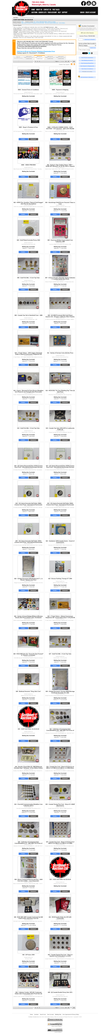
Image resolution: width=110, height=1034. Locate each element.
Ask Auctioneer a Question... (87, 77)
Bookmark (33, 101)
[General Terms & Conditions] (28, 77)
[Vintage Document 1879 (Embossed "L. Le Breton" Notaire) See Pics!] (28, 566)
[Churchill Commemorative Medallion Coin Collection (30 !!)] (28, 792)
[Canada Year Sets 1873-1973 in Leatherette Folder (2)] (60, 416)
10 (65, 61)
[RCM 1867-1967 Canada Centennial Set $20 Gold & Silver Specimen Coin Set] (28, 904)
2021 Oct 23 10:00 (50, 57)
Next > (57, 61)
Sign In (82, 12)
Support (64, 12)
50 (71, 61)
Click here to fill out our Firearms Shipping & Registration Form (36, 51)
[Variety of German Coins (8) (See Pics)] (60, 340)
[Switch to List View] (74, 64)
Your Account (52, 12)
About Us (39, 9)
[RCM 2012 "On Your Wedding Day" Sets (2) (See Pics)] (60, 378)
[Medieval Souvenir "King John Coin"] (28, 679)
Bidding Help (58, 1014)
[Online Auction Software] (55, 1025)
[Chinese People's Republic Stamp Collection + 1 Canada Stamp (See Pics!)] (60, 265)
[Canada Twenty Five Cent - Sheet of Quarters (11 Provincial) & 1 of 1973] (60, 942)
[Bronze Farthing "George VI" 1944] (60, 566)
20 (68, 61)
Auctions (34, 12)
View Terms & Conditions (87, 68)
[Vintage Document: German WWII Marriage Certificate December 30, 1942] (60, 679)
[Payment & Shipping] (60, 77)
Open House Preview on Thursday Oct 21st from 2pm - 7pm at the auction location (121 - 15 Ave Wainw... (43, 22)
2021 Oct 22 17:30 (39, 57)
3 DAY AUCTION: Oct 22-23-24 (27, 17)
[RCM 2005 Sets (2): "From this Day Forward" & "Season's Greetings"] (28, 641)
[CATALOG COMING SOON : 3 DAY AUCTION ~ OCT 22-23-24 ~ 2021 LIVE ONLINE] (60, 115)
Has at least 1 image (84, 49)
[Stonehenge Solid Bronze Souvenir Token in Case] (60, 190)
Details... (23, 101)
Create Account (90, 12)
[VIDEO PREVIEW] (28, 152)
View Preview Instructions (87, 57)
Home (33, 9)
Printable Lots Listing (87, 71)
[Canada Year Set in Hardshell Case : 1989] (28, 303)
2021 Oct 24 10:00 (61, 57)
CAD (22, 21)
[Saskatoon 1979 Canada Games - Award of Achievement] (60, 528)
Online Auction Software (57, 1026)
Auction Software (58, 1032)
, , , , (44, 21)
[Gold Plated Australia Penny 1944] (28, 228)
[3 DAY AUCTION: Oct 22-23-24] (28, 716)
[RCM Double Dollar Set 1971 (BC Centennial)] (60, 904)
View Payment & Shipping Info (87, 66)
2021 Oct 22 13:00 (29, 57)
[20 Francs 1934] (28, 942)
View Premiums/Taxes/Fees (87, 63)
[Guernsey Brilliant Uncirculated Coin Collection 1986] (60, 228)
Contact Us (47, 9)
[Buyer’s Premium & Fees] (28, 115)
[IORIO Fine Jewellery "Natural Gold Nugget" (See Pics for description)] (28, 190)
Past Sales (56, 9)
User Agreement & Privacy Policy (70, 1014)
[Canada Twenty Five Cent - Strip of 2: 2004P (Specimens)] (60, 792)
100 (74, 61)
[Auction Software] (55, 1031)
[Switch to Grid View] (71, 64)
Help (59, 12)
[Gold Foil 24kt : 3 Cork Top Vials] (28, 265)
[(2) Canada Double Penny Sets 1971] (60, 980)
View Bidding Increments (87, 60)
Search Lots (42, 12)
